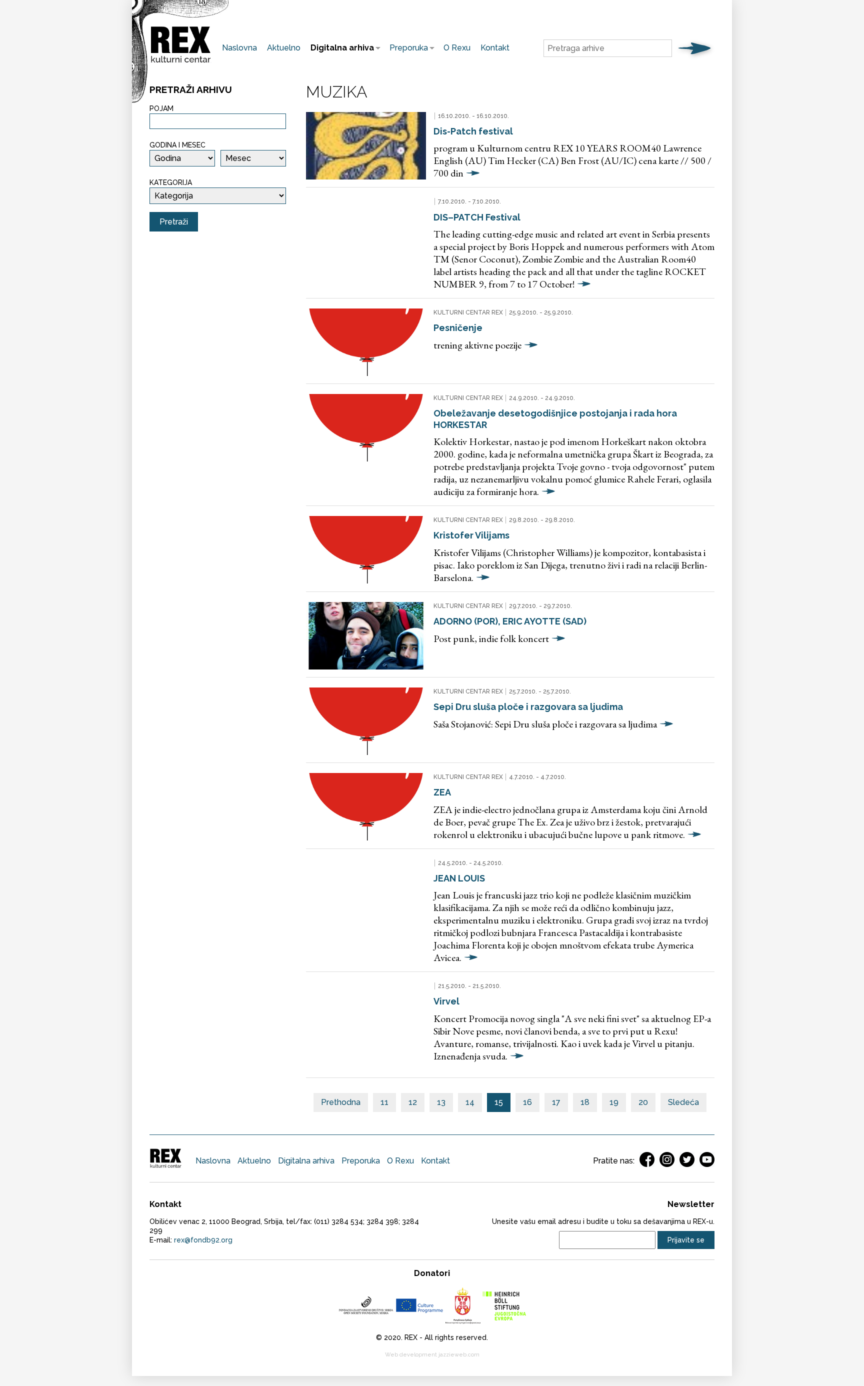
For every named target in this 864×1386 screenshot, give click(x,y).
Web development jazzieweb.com (432, 1355)
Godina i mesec (178, 145)
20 (643, 1102)
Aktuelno (283, 47)
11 (384, 1102)
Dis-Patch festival (473, 131)
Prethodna (340, 1102)
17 (556, 1102)
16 (527, 1102)
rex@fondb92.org (203, 1240)
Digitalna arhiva (340, 47)
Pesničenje (458, 327)
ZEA (442, 792)
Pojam (162, 108)
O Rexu (457, 47)
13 (441, 1102)
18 (585, 1102)
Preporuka (406, 47)
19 (614, 1102)
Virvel (447, 1001)
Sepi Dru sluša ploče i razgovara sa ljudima (528, 707)
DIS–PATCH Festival (477, 217)
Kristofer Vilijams (472, 535)
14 (470, 1102)
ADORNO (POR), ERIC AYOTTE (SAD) (510, 621)
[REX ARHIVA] (181, 63)
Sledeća (683, 1102)
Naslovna (239, 47)
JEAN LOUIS (459, 878)
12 (412, 1102)
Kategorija (171, 182)
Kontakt (495, 47)
